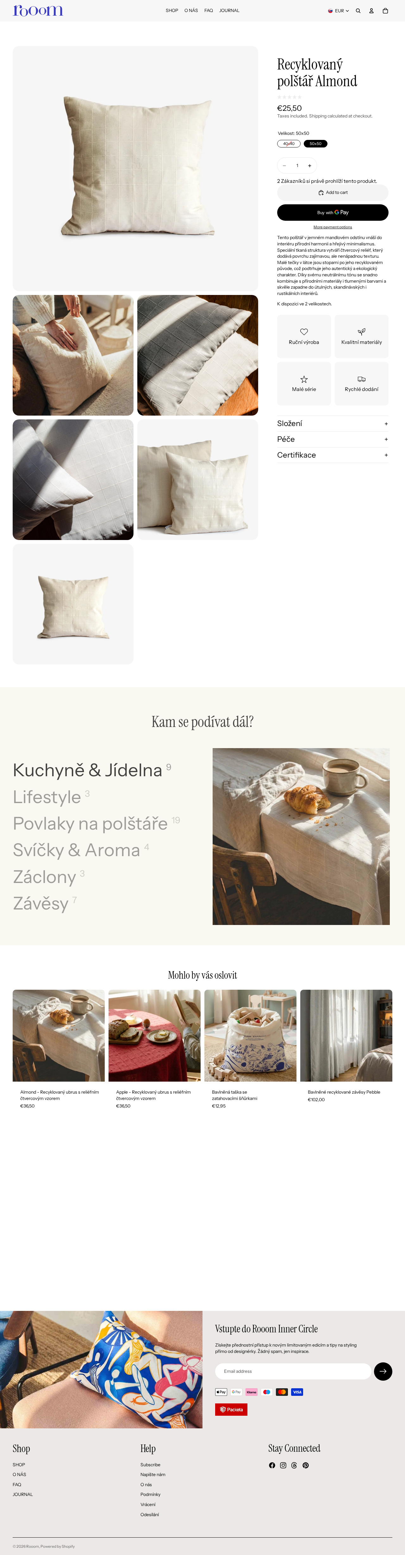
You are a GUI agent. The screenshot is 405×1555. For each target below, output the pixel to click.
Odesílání (149, 1514)
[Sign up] (383, 1371)
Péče (286, 439)
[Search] (358, 11)
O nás (146, 1484)
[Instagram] (283, 1465)
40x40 (289, 143)
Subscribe (150, 1465)
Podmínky (150, 1495)
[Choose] (95, 1072)
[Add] (382, 1072)
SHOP (19, 1465)
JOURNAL (23, 1495)
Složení (289, 423)
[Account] (371, 11)
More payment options (333, 227)
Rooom (32, 1546)
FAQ (17, 1484)
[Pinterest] (305, 1465)
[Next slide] (95, 1036)
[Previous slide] (22, 1036)
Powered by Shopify (57, 1546)
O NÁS (19, 1474)
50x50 (315, 143)
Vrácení (147, 1504)
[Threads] (294, 1465)
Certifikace (296, 454)
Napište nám (152, 1474)
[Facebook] (272, 1465)
